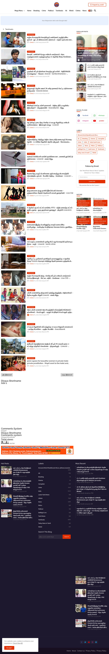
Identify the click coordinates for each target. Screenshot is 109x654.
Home (29, 10)
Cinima (78, 10)
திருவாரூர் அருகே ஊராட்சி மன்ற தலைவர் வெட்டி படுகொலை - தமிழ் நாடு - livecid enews (50, 89)
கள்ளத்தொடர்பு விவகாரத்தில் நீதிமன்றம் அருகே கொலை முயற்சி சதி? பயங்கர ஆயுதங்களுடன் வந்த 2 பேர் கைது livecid (100, 209)
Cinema (93, 138)
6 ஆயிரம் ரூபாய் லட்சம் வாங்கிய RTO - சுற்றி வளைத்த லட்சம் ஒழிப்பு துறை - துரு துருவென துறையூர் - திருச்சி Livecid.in (49, 209)
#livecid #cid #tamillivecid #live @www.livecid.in (88, 135)
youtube (101, 121)
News (84, 10)
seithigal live (81, 149)
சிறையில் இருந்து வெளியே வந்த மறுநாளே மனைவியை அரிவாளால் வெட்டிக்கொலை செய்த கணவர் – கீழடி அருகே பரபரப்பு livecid (83, 227)
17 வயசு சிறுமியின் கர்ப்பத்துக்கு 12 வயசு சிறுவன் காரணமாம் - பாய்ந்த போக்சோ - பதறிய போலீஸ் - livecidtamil (50, 328)
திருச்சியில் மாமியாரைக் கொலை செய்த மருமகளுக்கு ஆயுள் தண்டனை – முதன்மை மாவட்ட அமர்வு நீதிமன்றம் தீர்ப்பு (100, 227)
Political (51, 10)
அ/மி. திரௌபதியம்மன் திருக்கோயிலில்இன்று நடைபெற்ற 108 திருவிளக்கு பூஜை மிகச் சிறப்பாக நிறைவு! (96, 78)
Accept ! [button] (9, 648)
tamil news (91, 149)
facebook (85, 115)
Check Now (17, 643)
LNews (80, 145)
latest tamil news (95, 142)
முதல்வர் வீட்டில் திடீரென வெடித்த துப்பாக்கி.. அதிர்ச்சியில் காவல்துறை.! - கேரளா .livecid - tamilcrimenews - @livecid (48, 72)
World (71, 10)
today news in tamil (84, 152)
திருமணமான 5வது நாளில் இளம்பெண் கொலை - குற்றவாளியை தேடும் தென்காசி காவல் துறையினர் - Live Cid (50, 192)
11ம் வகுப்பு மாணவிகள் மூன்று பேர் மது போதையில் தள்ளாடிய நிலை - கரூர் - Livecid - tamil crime (50, 243)
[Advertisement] (37, 406)
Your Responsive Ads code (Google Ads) (54, 20)
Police (93, 145)
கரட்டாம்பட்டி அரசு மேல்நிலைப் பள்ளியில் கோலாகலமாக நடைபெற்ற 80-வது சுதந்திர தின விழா (96, 87)
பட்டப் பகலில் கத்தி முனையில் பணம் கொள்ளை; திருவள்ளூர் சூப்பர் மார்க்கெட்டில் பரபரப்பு (95, 67)
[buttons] (81, 642)
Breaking (36, 10)
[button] (90, 11)
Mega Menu (19, 10)
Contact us (81, 651)
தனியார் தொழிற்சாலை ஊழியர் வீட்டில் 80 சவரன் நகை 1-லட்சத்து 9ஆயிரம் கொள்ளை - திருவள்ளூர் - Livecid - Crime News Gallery (48, 345)
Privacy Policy (90, 651)
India (85, 142)
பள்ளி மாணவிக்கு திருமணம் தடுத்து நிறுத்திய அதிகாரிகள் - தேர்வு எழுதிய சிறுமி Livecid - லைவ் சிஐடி (50, 294)
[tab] (20, 11)
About (74, 651)
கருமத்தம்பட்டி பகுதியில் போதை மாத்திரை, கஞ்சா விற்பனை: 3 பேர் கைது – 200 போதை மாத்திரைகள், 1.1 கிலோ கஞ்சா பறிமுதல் (97, 97)
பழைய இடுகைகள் (67, 375)
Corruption (101, 138)
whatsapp (101, 115)
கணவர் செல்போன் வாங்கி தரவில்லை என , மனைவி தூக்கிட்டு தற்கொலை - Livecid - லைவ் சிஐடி (50, 157)
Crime (44, 10)
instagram (85, 121)
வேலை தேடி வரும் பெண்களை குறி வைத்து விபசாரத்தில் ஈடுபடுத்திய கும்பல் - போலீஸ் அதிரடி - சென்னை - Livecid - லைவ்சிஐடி (49, 175)
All (66, 10)
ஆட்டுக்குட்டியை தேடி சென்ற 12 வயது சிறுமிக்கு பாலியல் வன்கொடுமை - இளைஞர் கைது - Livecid (48, 123)
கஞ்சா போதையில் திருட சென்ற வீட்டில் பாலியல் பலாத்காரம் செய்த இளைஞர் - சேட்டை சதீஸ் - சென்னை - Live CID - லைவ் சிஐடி (49, 277)
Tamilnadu (59, 10)
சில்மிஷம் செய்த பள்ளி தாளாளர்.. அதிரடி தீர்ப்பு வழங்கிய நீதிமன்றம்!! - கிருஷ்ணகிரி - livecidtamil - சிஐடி (48, 106)
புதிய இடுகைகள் (7, 375)
